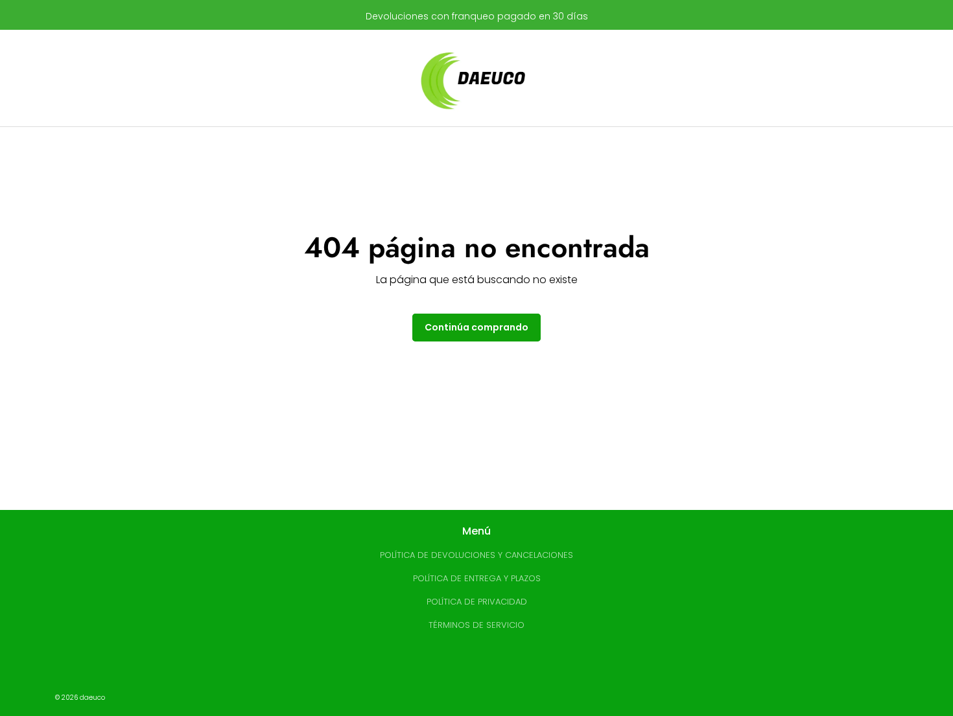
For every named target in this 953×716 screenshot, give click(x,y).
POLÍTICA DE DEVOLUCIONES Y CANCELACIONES (476, 555)
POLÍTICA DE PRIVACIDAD (477, 601)
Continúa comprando (476, 327)
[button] (232, 78)
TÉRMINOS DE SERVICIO (476, 625)
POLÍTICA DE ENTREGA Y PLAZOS (477, 578)
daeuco (92, 697)
